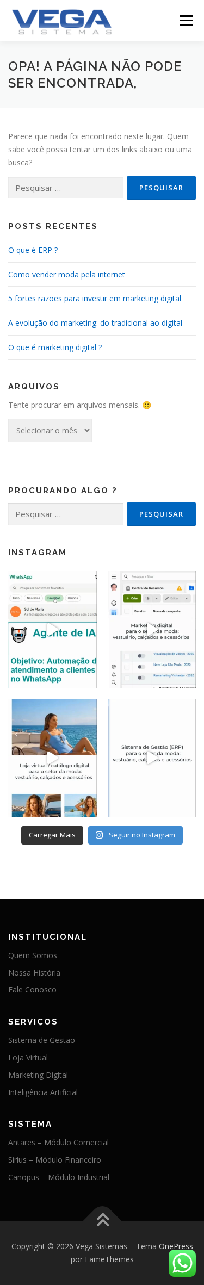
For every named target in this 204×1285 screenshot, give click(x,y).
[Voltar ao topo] (102, 1221)
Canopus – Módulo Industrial (58, 1177)
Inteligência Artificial (43, 1092)
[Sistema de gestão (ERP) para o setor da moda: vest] (152, 758)
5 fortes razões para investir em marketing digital (94, 298)
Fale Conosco (32, 989)
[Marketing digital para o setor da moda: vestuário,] (152, 629)
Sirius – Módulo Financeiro (54, 1159)
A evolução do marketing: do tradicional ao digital (95, 323)
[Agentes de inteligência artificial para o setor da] (52, 629)
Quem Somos (32, 955)
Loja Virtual (28, 1057)
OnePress (176, 1246)
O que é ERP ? (33, 250)
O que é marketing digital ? (55, 347)
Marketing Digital (38, 1075)
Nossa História (34, 972)
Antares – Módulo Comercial (58, 1142)
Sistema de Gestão (41, 1040)
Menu (186, 20)
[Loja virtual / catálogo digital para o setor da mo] (52, 758)
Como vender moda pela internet (66, 274)
